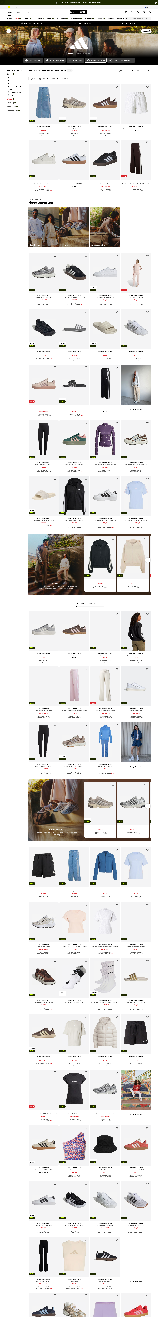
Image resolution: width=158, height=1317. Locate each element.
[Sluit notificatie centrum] (138, 12)
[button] (125, 70)
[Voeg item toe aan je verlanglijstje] (55, 86)
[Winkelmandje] (150, 12)
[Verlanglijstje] (144, 12)
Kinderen (28, 12)
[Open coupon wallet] (125, 12)
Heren (18, 12)
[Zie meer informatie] (43, 136)
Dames (9, 12)
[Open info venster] (156, 3)
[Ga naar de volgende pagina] (147, 560)
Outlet (12, 7)
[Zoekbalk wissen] (149, 18)
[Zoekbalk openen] (126, 18)
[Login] (131, 12)
